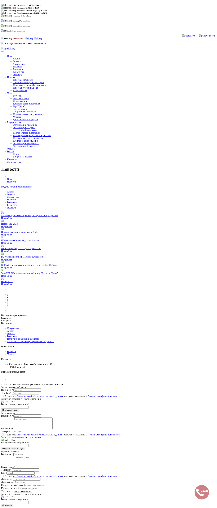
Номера (11, 77)
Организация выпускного (26, 143)
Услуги (10, 93)
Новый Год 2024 (9, 224)
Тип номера (7, 491)
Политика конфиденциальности (23, 339)
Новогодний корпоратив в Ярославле (32, 135)
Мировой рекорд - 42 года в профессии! (21, 248)
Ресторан (17, 95)
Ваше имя (7, 390)
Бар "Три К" (19, 106)
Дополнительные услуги (25, 119)
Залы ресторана (21, 98)
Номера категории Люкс (25, 88)
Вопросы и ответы (22, 156)
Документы (19, 64)
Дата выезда (7, 482)
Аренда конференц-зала (25, 130)
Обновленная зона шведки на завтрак (20, 240)
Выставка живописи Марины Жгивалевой (22, 256)
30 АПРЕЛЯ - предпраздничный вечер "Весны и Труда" (29, 273)
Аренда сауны (20, 109)
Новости (17, 66)
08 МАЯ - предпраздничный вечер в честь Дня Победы (29, 265)
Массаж (17, 117)
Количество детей (10, 488)
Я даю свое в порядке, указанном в (62, 396)
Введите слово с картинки (15, 404)
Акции (16, 58)
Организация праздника (25, 125)
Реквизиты (18, 72)
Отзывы (17, 61)
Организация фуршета (24, 146)
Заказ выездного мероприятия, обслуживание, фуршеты (29, 215)
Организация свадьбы (24, 127)
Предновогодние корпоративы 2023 (19, 232)
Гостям (10, 151)
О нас (10, 56)
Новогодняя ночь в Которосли (28, 138)
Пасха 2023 (7, 281)
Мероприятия (14, 122)
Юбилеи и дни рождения (25, 141)
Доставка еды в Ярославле (26, 103)
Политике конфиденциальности (104, 396)
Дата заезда (7, 479)
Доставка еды (14, 162)
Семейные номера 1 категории (28, 82)
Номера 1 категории (23, 80)
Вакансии (18, 69)
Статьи (16, 154)
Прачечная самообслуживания (28, 114)
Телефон (6, 393)
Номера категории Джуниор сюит (30, 85)
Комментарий (8, 467)
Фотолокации (20, 101)
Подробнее (6, 218)
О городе (17, 74)
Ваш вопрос (7, 428)
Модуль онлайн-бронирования (16, 186)
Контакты (12, 159)
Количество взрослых (12, 485)
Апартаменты (20, 90)
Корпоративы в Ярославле (26, 133)
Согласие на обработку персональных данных (30, 341)
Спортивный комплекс (24, 111)
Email (4, 473)
